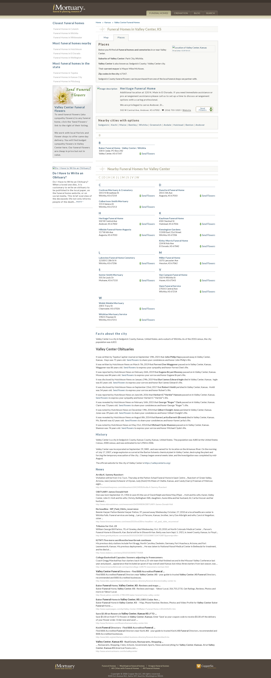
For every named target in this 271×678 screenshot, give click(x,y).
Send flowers (133, 360)
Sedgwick (103, 124)
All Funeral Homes (151, 668)
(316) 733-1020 (173, 110)
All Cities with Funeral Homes (125, 668)
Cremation (181, 13)
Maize (122, 124)
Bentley (132, 124)
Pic (173, 50)
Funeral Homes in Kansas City (67, 77)
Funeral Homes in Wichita (65, 33)
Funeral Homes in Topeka (65, 72)
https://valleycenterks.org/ (157, 463)
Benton (189, 124)
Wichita (143, 124)
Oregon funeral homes (158, 666)
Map (106, 37)
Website (187, 110)
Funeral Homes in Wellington (67, 57)
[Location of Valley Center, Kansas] (189, 47)
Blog (197, 13)
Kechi (114, 124)
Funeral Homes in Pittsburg (66, 81)
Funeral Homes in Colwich (65, 29)
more (79, 201)
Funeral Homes (158, 13)
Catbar (178, 50)
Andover (200, 124)
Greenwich (155, 124)
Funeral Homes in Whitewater (67, 37)
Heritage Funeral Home (138, 88)
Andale (167, 124)
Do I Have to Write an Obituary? (68, 175)
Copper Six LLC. (135, 673)
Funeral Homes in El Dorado (66, 53)
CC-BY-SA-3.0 (186, 50)
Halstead (178, 124)
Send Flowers (148, 153)
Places (121, 37)
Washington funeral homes (132, 666)
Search (210, 13)
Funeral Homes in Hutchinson (67, 49)
